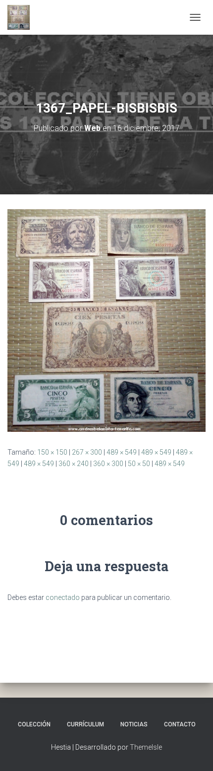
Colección (34, 724)
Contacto (180, 724)
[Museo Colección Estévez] (22, 17)
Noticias (134, 724)
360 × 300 (108, 464)
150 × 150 (52, 452)
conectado (63, 597)
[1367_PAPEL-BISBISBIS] (106, 320)
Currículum (85, 724)
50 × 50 (139, 464)
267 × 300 (87, 452)
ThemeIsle (146, 747)
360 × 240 (73, 464)
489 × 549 (121, 452)
